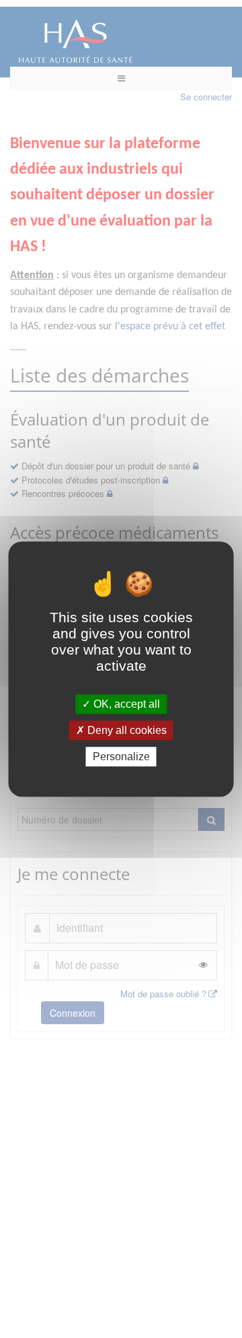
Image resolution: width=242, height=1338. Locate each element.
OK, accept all (125, 704)
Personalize (121, 756)
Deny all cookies (126, 730)
